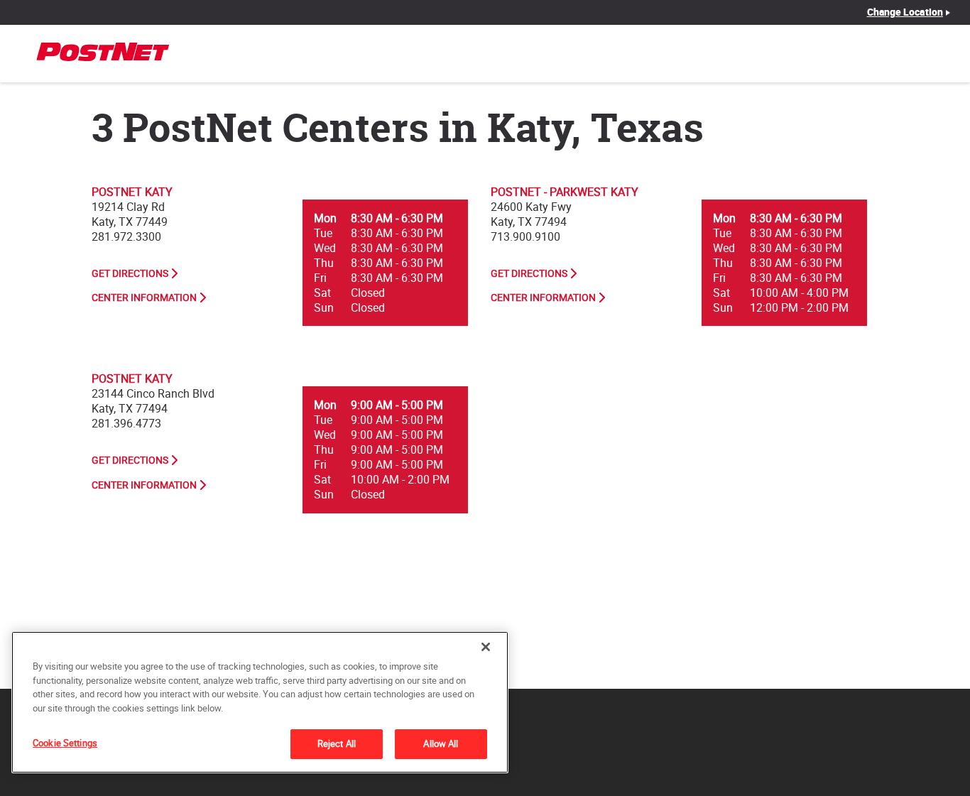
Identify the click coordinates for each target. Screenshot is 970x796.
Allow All (440, 743)
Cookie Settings (65, 742)
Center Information (144, 297)
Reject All (336, 743)
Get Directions (130, 273)
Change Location (905, 12)
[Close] (485, 647)
